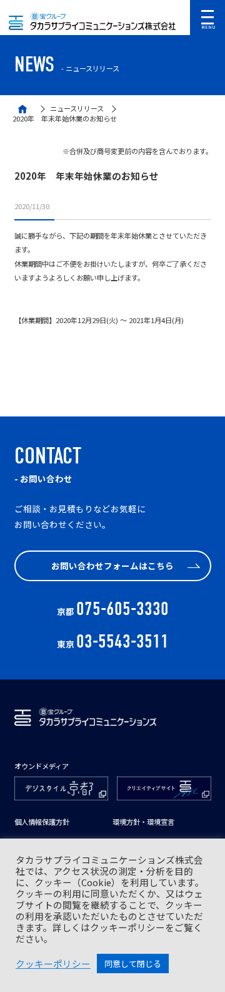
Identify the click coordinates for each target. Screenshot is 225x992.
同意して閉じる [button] (132, 963)
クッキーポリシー (53, 963)
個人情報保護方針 (41, 822)
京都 (113, 611)
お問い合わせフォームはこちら (112, 565)
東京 (113, 644)
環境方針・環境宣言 (143, 822)
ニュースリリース (77, 109)
